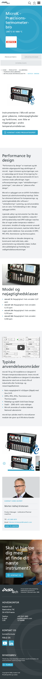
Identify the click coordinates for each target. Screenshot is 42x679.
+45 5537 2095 (22, 616)
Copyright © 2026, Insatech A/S (11, 672)
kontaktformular (8, 634)
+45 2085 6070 (12, 519)
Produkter (13, 70)
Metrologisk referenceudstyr (14, 73)
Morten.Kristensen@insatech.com (20, 522)
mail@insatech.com (24, 618)
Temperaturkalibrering (11, 72)
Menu (38, 3)
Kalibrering (23, 70)
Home (4, 70)
